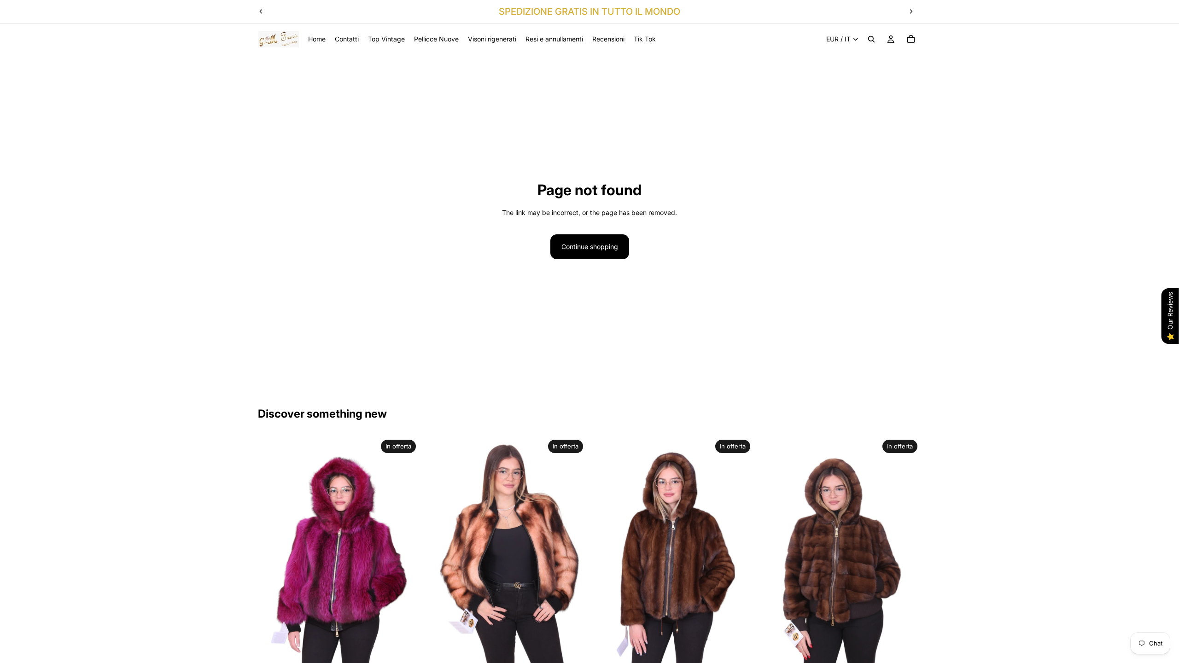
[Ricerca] (871, 39)
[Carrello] (911, 39)
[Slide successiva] (911, 11)
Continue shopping (589, 246)
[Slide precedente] (261, 11)
